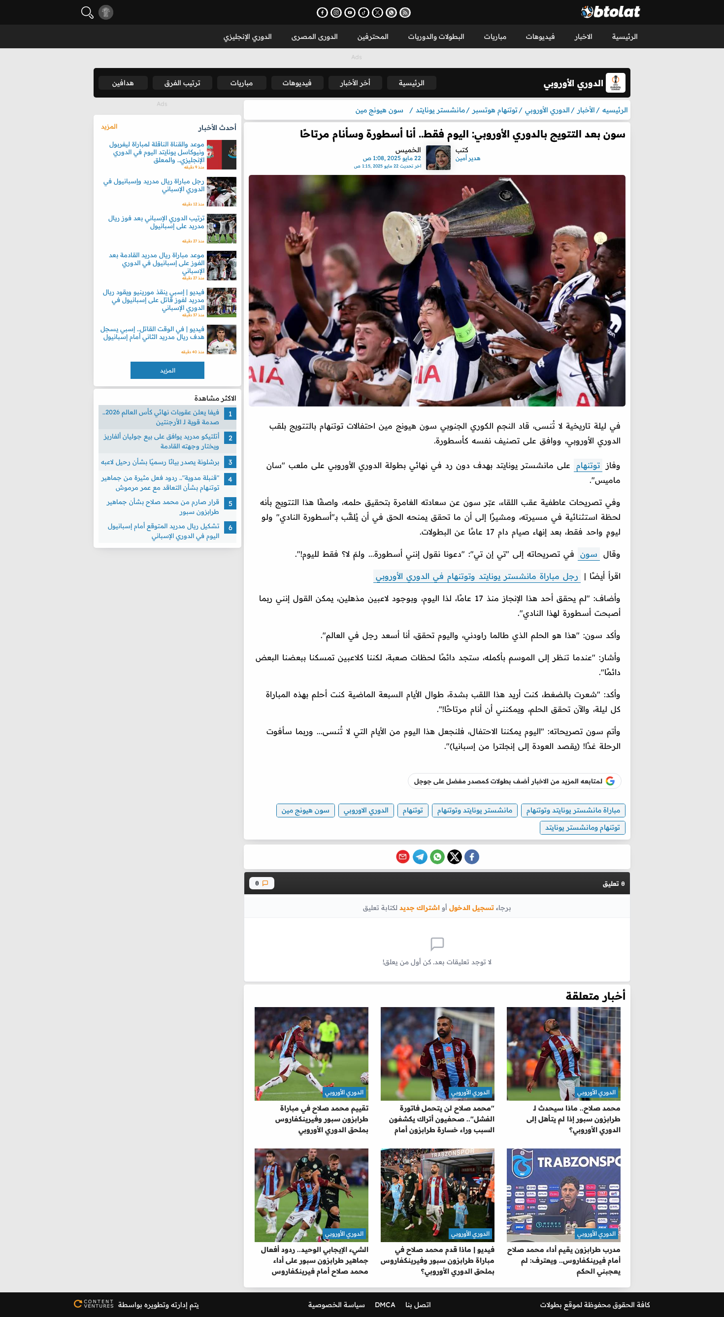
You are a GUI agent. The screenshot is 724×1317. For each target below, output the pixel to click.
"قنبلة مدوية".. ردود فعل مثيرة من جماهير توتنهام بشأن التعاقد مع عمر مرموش (160, 482)
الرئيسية (625, 36)
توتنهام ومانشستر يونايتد (582, 827)
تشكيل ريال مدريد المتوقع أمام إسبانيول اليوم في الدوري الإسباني (163, 531)
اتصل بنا (418, 1304)
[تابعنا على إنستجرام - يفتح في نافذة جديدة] (336, 12)
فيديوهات (540, 36)
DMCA (385, 1304)
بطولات (551, 1304)
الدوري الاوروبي (366, 810)
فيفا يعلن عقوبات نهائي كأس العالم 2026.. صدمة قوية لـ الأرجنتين (160, 417)
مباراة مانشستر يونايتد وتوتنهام (573, 810)
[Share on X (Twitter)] (454, 856)
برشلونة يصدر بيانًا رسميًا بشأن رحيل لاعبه (160, 462)
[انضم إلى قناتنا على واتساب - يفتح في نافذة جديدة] (391, 12)
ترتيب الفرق (182, 82)
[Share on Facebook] (471, 856)
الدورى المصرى (315, 36)
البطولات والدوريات (436, 36)
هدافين (123, 82)
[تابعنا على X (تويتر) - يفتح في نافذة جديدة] (377, 12)
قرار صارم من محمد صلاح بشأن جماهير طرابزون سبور (163, 506)
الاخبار (583, 36)
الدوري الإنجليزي (248, 36)
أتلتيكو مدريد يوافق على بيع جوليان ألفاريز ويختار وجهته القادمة (161, 441)
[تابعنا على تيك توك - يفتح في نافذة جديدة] (363, 12)
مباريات (495, 36)
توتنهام (588, 465)
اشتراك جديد (419, 907)
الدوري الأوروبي (596, 1092)
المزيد (109, 126)
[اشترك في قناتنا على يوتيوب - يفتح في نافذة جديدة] (350, 12)
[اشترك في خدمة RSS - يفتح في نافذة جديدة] (405, 12)
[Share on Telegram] (420, 856)
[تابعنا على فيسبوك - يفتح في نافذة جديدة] (322, 12)
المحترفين (373, 36)
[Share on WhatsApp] (437, 856)
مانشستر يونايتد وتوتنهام (474, 810)
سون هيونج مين (305, 810)
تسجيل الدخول (471, 907)
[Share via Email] (402, 856)
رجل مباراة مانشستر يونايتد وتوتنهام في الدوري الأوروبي (477, 576)
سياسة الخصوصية (336, 1304)
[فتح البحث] (87, 12)
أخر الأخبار (355, 82)
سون (588, 554)
